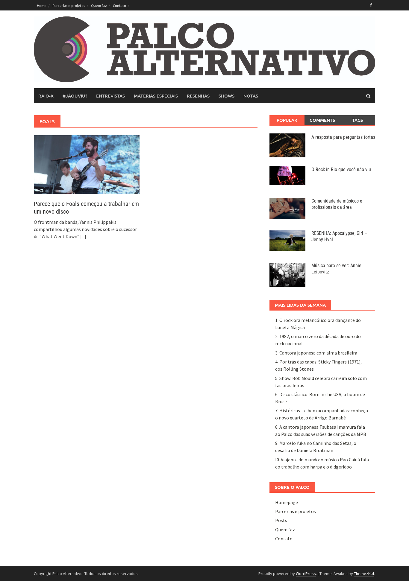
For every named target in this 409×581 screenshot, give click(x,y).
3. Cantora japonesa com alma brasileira (316, 353)
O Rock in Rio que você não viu (341, 169)
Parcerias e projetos (68, 5)
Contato (119, 5)
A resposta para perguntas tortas (343, 137)
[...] (83, 236)
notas (250, 96)
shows (226, 96)
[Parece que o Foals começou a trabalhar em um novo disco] (87, 164)
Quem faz (99, 5)
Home (41, 5)
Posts (281, 520)
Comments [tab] (322, 120)
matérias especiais (156, 96)
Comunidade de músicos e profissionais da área (336, 204)
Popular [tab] (287, 120)
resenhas (198, 96)
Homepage (286, 502)
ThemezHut (364, 573)
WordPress (306, 573)
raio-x (46, 96)
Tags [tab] (357, 120)
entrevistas (110, 96)
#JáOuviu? (75, 96)
